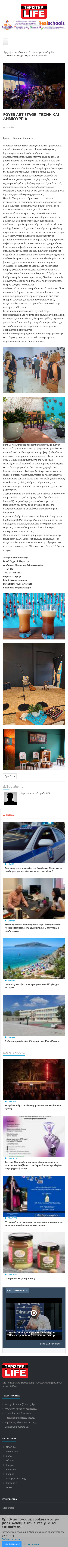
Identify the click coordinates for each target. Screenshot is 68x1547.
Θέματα (11, 921)
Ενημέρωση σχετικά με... (17, 1426)
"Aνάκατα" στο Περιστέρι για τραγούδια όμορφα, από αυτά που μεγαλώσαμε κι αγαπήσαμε (34, 1223)
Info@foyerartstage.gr (15, 579)
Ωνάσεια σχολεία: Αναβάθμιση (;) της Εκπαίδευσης (32, 1041)
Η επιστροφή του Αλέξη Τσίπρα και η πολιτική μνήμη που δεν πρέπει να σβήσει (34, 1334)
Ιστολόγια (20, 52)
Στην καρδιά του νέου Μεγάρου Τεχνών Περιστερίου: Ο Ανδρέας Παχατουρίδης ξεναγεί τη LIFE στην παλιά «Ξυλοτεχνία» (34, 927)
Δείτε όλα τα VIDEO (50, 1343)
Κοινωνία (11, 1469)
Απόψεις (10, 1456)
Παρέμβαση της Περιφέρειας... (20, 1417)
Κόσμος (10, 1473)
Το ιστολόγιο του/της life (41, 52)
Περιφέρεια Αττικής (16, 1478)
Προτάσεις (10, 776)
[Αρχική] (34, 11)
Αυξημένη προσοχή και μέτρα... (21, 1408)
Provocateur (12, 1451)
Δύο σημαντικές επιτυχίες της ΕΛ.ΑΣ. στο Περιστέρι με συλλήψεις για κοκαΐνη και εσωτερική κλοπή (33, 869)
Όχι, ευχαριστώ (31, 1544)
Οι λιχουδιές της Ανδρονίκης (20, 1278)
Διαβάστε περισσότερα (13, 1539)
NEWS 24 (11, 864)
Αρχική (7, 52)
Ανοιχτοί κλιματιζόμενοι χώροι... (21, 1404)
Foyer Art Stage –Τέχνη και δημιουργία (31, 116)
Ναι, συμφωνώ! (12, 1543)
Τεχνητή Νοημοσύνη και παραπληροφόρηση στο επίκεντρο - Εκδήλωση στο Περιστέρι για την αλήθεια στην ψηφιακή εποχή (33, 1165)
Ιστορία (10, 1465)
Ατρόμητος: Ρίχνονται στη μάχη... (21, 1422)
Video (9, 1487)
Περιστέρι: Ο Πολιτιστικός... (19, 1413)
